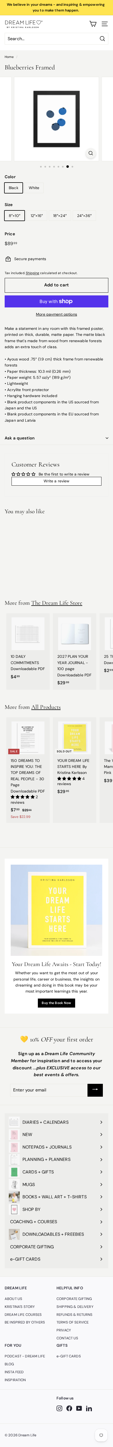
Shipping (32, 273)
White (34, 187)
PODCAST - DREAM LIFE (25, 1356)
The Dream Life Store (56, 602)
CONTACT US (67, 1338)
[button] (23, 796)
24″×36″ (84, 215)
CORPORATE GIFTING (74, 1298)
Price (10, 234)
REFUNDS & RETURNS (74, 1314)
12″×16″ (37, 215)
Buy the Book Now (56, 1003)
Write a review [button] (57, 481)
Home (9, 57)
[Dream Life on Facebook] (69, 1408)
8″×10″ (14, 215)
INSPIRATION (15, 1380)
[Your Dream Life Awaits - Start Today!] (56, 910)
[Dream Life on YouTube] (79, 1408)
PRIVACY (63, 1330)
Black (13, 187)
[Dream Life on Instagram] (59, 1408)
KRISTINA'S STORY (20, 1306)
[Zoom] (91, 153)
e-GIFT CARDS (68, 1356)
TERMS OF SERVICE (72, 1322)
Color (10, 177)
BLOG (9, 1364)
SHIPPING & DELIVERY (75, 1306)
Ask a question (20, 438)
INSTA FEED (14, 1372)
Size (9, 204)
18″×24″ (60, 215)
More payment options (56, 314)
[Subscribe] (95, 1090)
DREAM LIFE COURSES (23, 1314)
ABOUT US (13, 1298)
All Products (46, 707)
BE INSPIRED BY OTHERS (25, 1322)
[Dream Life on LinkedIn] (89, 1408)
